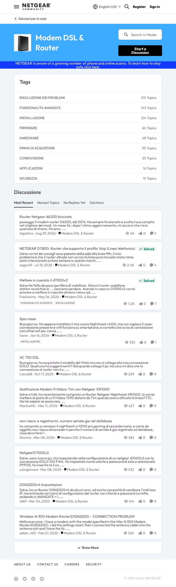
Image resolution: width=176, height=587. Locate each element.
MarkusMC (28, 405)
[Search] (126, 6)
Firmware (28, 128)
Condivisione (32, 158)
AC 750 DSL (29, 357)
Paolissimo (28, 296)
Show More (90, 548)
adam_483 (28, 533)
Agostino (26, 233)
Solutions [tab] (97, 202)
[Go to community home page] (36, 6)
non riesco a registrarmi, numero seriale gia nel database (66, 421)
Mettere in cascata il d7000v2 (44, 280)
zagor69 (26, 265)
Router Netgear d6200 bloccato (46, 216)
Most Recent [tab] (23, 202)
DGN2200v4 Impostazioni (41, 484)
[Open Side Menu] (16, 6)
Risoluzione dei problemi (42, 97)
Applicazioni (31, 168)
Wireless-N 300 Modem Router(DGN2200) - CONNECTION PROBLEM (77, 516)
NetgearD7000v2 (34, 452)
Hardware (29, 138)
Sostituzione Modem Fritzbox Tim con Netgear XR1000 (64, 389)
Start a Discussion (140, 51)
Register (139, 7)
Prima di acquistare (37, 148)
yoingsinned (29, 469)
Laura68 (26, 374)
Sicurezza (28, 178)
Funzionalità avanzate (40, 107)
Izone (24, 335)
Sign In (155, 7)
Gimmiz (25, 437)
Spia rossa (28, 318)
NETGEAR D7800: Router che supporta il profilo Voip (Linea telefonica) (77, 248)
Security (94, 564)
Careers (72, 564)
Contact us (47, 564)
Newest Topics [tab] (48, 202)
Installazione (32, 118)
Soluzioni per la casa (32, 19)
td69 (23, 501)
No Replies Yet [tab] (74, 202)
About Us (22, 564)
